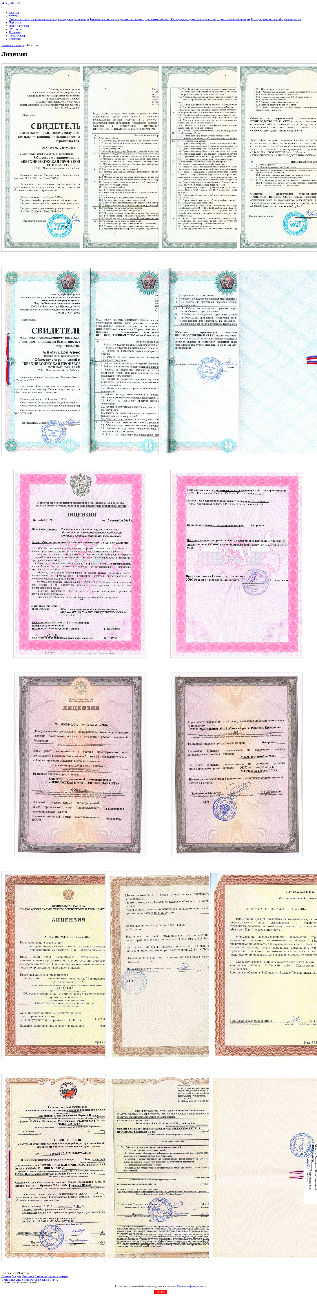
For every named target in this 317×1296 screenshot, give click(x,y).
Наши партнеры (19, 25)
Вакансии (40, 1276)
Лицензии (15, 32)
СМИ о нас (16, 29)
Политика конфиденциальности (191, 1286)
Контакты (15, 38)
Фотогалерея (17, 35)
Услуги (13, 15)
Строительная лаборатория (233, 19)
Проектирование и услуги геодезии (50, 19)
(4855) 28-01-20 (11, 3)
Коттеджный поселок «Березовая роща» (276, 19)
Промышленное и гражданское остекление (117, 19)
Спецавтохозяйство (157, 19)
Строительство (18, 19)
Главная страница (12, 45)
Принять (160, 1292)
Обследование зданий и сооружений (193, 19)
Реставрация (81, 19)
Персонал (15, 22)
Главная (14, 12)
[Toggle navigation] (2, 7)
